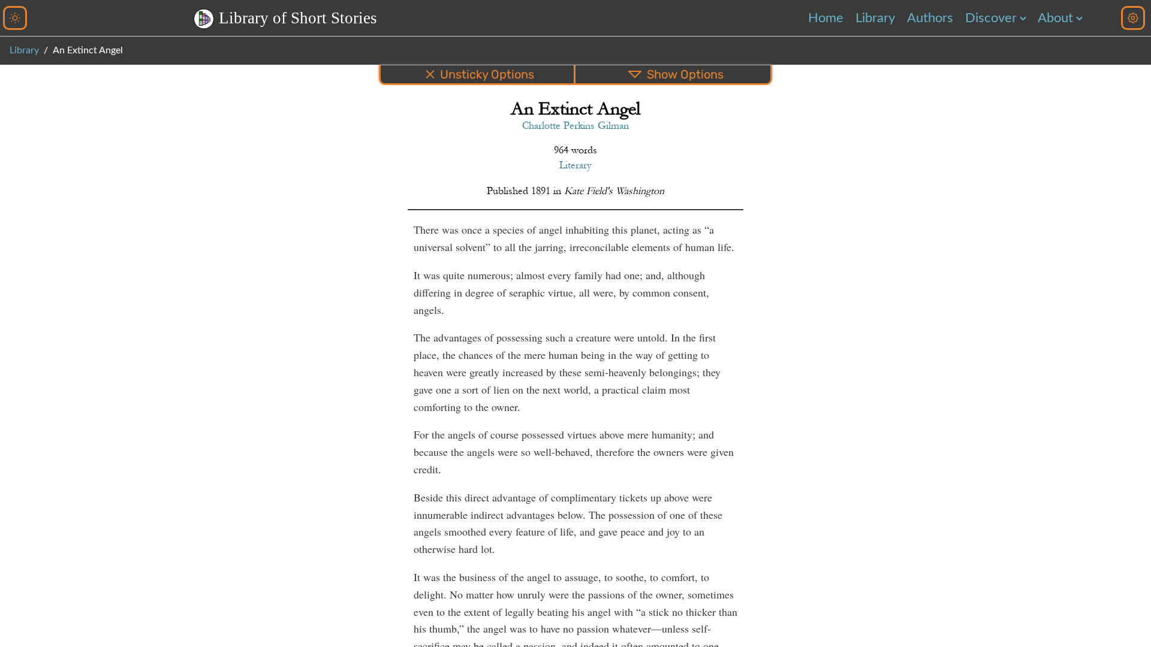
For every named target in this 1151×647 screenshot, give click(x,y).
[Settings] (1133, 18)
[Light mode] (15, 18)
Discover (991, 18)
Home (825, 18)
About (1055, 18)
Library (875, 18)
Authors (930, 18)
